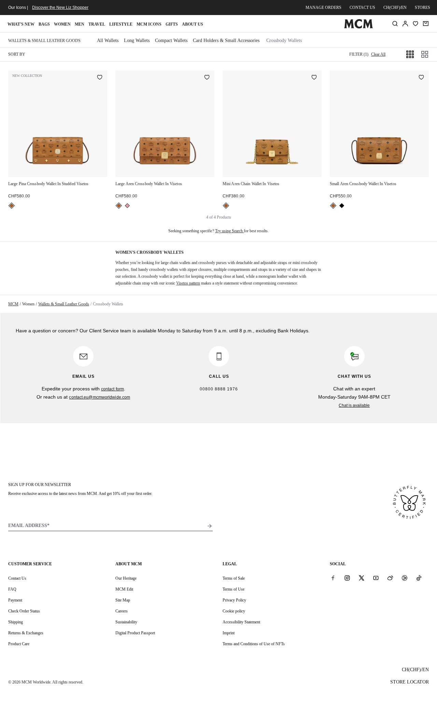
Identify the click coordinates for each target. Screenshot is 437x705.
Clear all (378, 54)
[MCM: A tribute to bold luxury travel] (358, 27)
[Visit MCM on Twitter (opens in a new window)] (361, 578)
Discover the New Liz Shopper (60, 7)
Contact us (362, 7)
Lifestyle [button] (120, 24)
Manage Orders (323, 7)
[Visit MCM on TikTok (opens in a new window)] (419, 578)
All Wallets (107, 40)
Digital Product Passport (135, 633)
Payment (15, 600)
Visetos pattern (188, 283)
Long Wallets (137, 40)
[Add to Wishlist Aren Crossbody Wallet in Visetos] (206, 77)
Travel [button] (96, 24)
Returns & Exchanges (25, 633)
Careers (121, 611)
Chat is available (354, 405)
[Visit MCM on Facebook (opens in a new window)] (333, 578)
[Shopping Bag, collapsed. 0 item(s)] (426, 23)
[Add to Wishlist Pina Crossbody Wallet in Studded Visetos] (99, 77)
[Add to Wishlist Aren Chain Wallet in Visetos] (314, 77)
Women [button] (62, 24)
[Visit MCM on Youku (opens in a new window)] (404, 578)
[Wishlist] (415, 23)
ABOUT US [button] (192, 24)
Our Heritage (126, 578)
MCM (13, 304)
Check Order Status (24, 611)
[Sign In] (405, 23)
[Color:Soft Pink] (127, 205)
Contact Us (17, 578)
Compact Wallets (171, 40)
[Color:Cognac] (11, 205)
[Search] (395, 23)
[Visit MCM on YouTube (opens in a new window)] (376, 578)
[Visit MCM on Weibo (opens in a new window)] (390, 578)
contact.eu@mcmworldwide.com (99, 397)
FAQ (12, 589)
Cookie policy (234, 611)
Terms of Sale (234, 578)
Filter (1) (358, 54)
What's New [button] (21, 24)
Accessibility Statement (241, 622)
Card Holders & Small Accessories (226, 40)
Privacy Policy (234, 600)
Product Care (18, 643)
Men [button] (79, 24)
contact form (112, 389)
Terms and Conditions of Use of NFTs (254, 643)
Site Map (122, 600)
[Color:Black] (341, 205)
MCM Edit (124, 589)
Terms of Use (233, 589)
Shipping (15, 622)
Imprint (229, 633)
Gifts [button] (172, 24)
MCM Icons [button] (149, 24)
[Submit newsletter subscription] (210, 526)
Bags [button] (44, 24)
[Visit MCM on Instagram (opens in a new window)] (347, 578)
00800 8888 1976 (219, 389)
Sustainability (126, 622)
